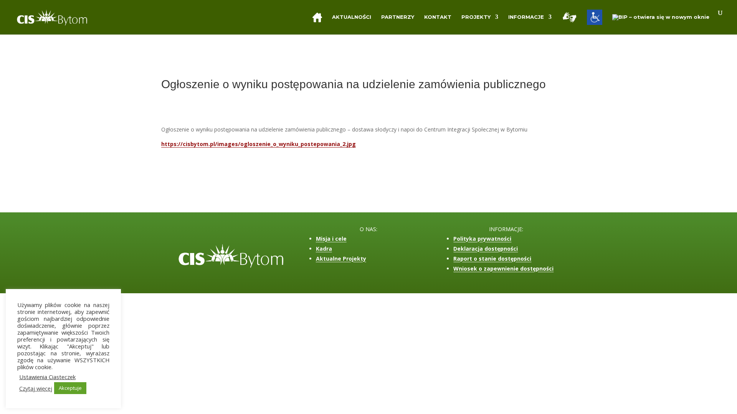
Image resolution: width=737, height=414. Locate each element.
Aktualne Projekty (341, 258)
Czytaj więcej (35, 388)
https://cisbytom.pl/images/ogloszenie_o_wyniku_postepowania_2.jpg (258, 144)
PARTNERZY (397, 17)
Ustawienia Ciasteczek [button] (47, 376)
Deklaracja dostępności (485, 248)
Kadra (324, 248)
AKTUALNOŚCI (351, 17)
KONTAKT (437, 17)
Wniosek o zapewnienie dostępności (503, 268)
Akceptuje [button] (70, 387)
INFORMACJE (526, 17)
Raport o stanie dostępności (492, 258)
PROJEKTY (476, 17)
